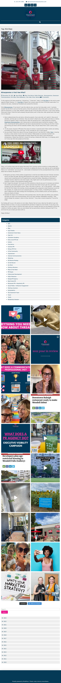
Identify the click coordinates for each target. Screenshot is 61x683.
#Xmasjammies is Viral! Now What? (13, 92)
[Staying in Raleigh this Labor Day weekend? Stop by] (45, 468)
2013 (5, 652)
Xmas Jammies (36, 97)
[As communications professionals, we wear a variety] (15, 379)
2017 (5, 638)
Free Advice (31, 95)
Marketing (10, 258)
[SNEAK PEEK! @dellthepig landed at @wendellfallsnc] (45, 319)
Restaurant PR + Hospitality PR (16, 283)
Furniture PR (11, 247)
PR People (10, 272)
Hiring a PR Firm (12, 249)
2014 (5, 649)
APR (9, 224)
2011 (5, 659)
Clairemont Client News (14, 233)
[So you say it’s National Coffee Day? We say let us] (45, 438)
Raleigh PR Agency (13, 279)
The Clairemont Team (13, 293)
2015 (5, 645)
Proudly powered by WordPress (20, 681)
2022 (5, 621)
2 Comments (45, 97)
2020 (5, 628)
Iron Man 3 (21, 102)
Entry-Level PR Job (13, 240)
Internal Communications (14, 256)
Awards (10, 226)
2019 (5, 632)
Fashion (10, 242)
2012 (5, 655)
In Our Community (13, 251)
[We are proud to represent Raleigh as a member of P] (15, 349)
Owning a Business (13, 267)
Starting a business (13, 288)
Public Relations (39, 95)
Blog (26, 95)
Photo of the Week (13, 270)
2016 (5, 642)
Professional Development (15, 274)
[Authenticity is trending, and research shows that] (45, 556)
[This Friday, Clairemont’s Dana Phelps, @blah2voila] (45, 379)
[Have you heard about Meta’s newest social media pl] (15, 319)
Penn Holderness (21, 97)
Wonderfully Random (13, 299)
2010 (5, 662)
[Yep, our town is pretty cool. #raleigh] (45, 497)
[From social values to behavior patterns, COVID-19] (15, 586)
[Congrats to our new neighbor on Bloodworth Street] (45, 527)
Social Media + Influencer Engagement (18, 286)
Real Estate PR (12, 281)
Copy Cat (10, 235)
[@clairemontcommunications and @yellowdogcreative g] (15, 408)
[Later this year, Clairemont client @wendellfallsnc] (45, 408)
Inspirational (11, 253)
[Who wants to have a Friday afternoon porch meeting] (15, 527)
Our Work (10, 265)
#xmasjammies (48, 95)
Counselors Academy (13, 237)
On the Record (11, 263)
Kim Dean (13, 97)
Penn (52, 132)
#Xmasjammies (8, 107)
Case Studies (11, 230)
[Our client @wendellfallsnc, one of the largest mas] (15, 468)
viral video (29, 97)
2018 (5, 635)
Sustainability (11, 290)
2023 (5, 618)
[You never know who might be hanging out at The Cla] (15, 497)
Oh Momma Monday (13, 260)
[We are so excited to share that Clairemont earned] (45, 586)
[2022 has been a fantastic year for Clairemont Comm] (45, 349)
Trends (9, 297)
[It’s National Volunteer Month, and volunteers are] (15, 556)
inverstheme (45, 681)
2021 (5, 625)
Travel (9, 295)
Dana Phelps (19, 95)
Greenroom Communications (12, 122)
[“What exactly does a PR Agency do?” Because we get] (15, 438)
